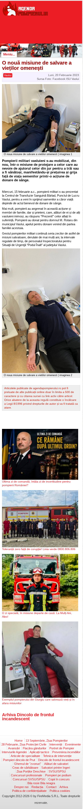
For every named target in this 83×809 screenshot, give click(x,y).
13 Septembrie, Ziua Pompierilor (47, 740)
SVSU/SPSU (57, 771)
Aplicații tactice (39, 752)
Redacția (37, 787)
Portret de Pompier (61, 748)
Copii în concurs (59, 779)
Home (19, 740)
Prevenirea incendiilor (66, 752)
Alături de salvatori (56, 763)
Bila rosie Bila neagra (41, 783)
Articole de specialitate (25, 756)
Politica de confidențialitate (29, 790)
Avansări (14, 748)
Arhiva (63, 787)
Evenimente (73, 744)
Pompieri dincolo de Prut (19, 760)
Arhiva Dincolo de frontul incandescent (28, 716)
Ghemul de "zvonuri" (27, 763)
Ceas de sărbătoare (25, 767)
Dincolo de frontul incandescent (58, 760)
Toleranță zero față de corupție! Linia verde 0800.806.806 (38, 549)
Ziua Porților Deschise (31, 771)
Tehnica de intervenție (57, 756)
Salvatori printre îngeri (55, 767)
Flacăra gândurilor (34, 748)
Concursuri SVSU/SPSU (29, 779)
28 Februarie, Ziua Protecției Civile (23, 744)
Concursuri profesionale (26, 775)
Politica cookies (60, 790)
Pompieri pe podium (58, 775)
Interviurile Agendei (14, 752)
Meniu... (9, 54)
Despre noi (21, 787)
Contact (51, 787)
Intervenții (55, 744)
